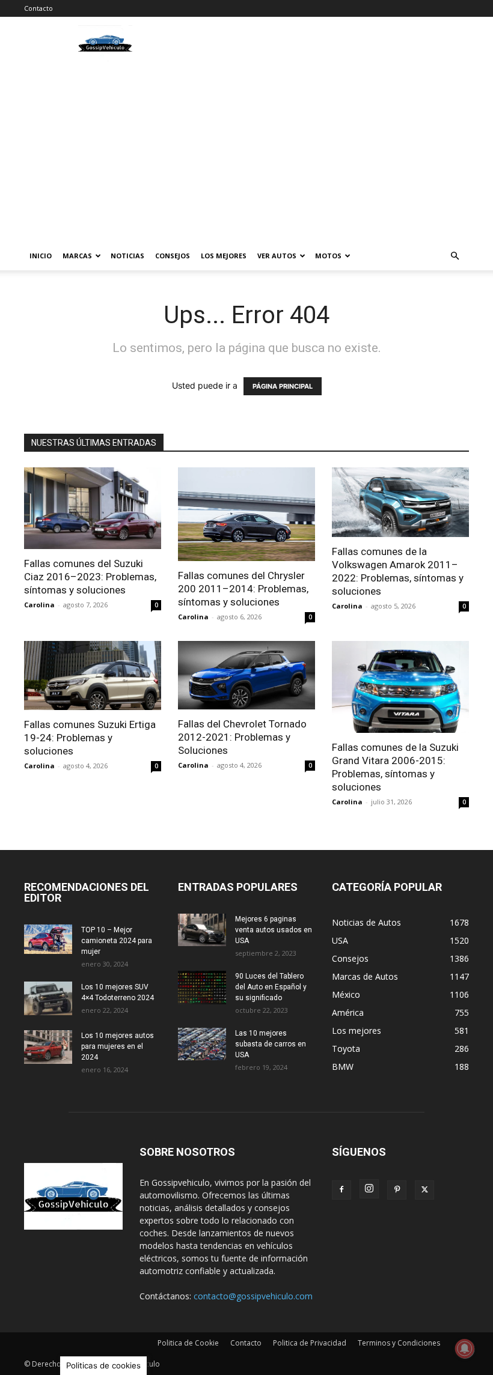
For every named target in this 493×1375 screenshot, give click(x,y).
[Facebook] (341, 1190)
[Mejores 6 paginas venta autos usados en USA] (202, 930)
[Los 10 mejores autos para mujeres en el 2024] (48, 1047)
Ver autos (276, 255)
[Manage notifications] (464, 1348)
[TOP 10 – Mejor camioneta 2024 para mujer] (48, 939)
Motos (328, 255)
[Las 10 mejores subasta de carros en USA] (202, 1044)
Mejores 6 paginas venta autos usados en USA (273, 930)
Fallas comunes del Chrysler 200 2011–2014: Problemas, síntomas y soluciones (243, 588)
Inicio (40, 255)
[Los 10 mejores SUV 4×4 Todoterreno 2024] (48, 998)
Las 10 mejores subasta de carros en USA (270, 1044)
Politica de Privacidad (309, 1343)
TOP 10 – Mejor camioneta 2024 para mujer (116, 941)
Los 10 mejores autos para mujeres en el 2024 (117, 1046)
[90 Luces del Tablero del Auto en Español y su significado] (202, 987)
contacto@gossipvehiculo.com (253, 1296)
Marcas (77, 255)
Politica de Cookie (188, 1343)
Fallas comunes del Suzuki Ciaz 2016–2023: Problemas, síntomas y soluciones (90, 576)
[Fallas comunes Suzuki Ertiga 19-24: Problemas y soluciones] (92, 675)
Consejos (172, 255)
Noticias (127, 255)
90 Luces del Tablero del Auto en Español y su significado (271, 987)
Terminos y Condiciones (399, 1343)
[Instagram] (369, 1188)
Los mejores (223, 255)
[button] (454, 256)
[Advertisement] (246, 151)
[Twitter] (424, 1190)
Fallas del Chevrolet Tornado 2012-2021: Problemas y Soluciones (242, 737)
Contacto (38, 8)
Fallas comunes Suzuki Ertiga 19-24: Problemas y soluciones (90, 737)
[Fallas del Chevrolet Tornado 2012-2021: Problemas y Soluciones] (246, 675)
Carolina (39, 604)
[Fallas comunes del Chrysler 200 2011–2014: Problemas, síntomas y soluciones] (246, 514)
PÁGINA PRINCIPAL (283, 386)
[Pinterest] (396, 1190)
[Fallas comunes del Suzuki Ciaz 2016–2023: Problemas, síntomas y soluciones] (92, 508)
